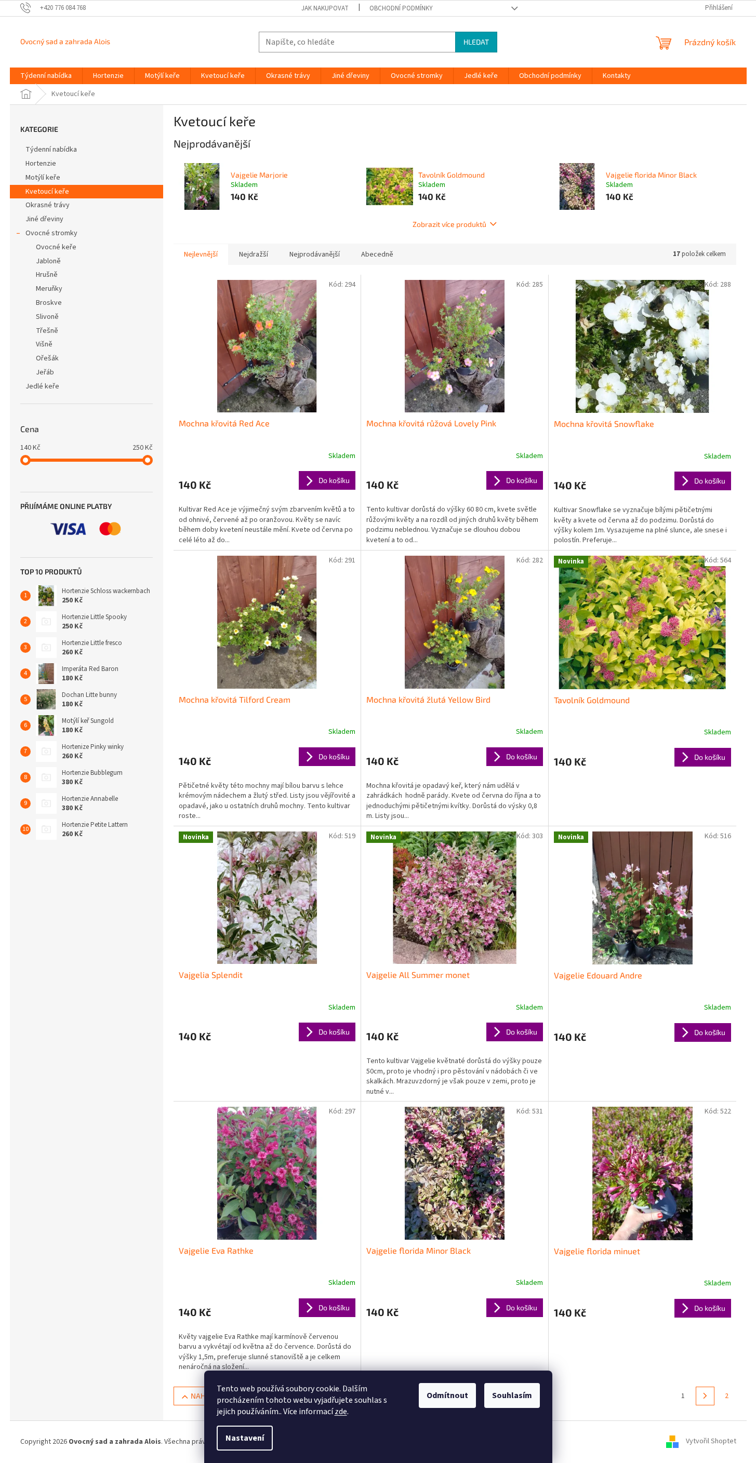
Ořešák (47, 358)
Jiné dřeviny (44, 219)
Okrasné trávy (47, 205)
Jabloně (48, 261)
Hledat (476, 41)
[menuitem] (46, 76)
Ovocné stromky (51, 233)
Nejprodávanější (314, 254)
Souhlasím (512, 1395)
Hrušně (47, 275)
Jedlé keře (42, 386)
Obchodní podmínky (401, 8)
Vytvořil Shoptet (711, 1442)
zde (341, 1411)
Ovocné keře (56, 247)
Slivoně (47, 317)
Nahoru (205, 1395)
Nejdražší (253, 254)
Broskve (49, 303)
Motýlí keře (42, 177)
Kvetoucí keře (47, 191)
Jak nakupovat (325, 8)
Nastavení (245, 1438)
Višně (44, 344)
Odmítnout (447, 1395)
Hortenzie (40, 163)
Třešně (47, 331)
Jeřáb (45, 372)
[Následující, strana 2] (705, 1396)
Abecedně (377, 254)
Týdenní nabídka (51, 149)
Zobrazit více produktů (449, 224)
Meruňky (49, 289)
